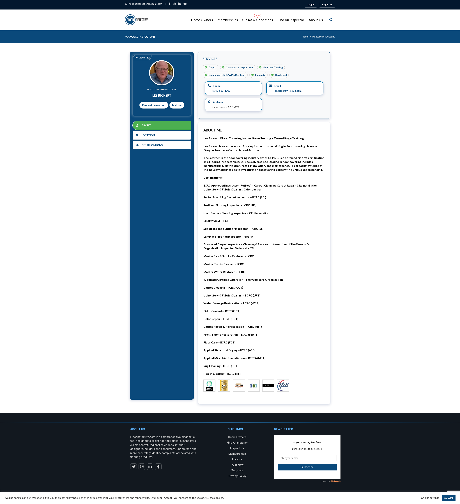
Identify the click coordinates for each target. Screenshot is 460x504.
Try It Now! (237, 465)
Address (217, 102)
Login (311, 4)
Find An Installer (237, 442)
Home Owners (237, 437)
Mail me (176, 105)
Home (305, 36)
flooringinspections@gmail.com (145, 3)
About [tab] (146, 125)
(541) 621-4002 (221, 90)
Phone (216, 85)
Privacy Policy (237, 476)
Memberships (237, 453)
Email (277, 85)
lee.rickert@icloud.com (288, 90)
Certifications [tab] (152, 145)
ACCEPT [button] (448, 497)
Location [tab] (148, 135)
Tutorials (237, 470)
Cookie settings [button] (430, 497)
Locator (237, 459)
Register (327, 4)
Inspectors (237, 448)
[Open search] (331, 20)
